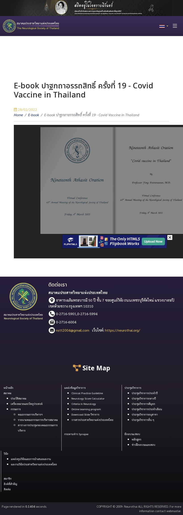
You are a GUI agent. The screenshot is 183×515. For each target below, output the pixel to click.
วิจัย (6, 453)
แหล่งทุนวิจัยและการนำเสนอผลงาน (31, 459)
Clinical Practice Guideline (87, 393)
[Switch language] (163, 26)
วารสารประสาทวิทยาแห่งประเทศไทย (92, 420)
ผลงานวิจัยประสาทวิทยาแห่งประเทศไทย (34, 464)
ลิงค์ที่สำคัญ (10, 484)
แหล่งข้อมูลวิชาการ (75, 387)
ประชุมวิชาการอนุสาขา (145, 414)
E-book (33, 114)
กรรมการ (16, 409)
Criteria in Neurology (83, 404)
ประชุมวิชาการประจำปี (145, 393)
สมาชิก (8, 478)
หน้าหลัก (8, 387)
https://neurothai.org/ (122, 330)
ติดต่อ (7, 489)
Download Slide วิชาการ (85, 414)
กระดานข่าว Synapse (76, 434)
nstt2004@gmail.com (72, 330)
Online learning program (86, 409)
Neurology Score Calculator (87, 398)
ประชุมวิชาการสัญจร (143, 404)
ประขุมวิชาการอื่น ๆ (143, 420)
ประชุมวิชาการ (133, 387)
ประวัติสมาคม (18, 398)
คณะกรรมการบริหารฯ (30, 414)
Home (18, 114)
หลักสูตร (136, 439)
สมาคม (7, 393)
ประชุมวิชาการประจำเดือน (147, 409)
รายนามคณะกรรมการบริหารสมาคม (38, 420)
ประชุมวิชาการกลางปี (144, 398)
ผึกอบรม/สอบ (132, 434)
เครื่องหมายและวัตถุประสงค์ (27, 404)
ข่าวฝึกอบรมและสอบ (143, 444)
